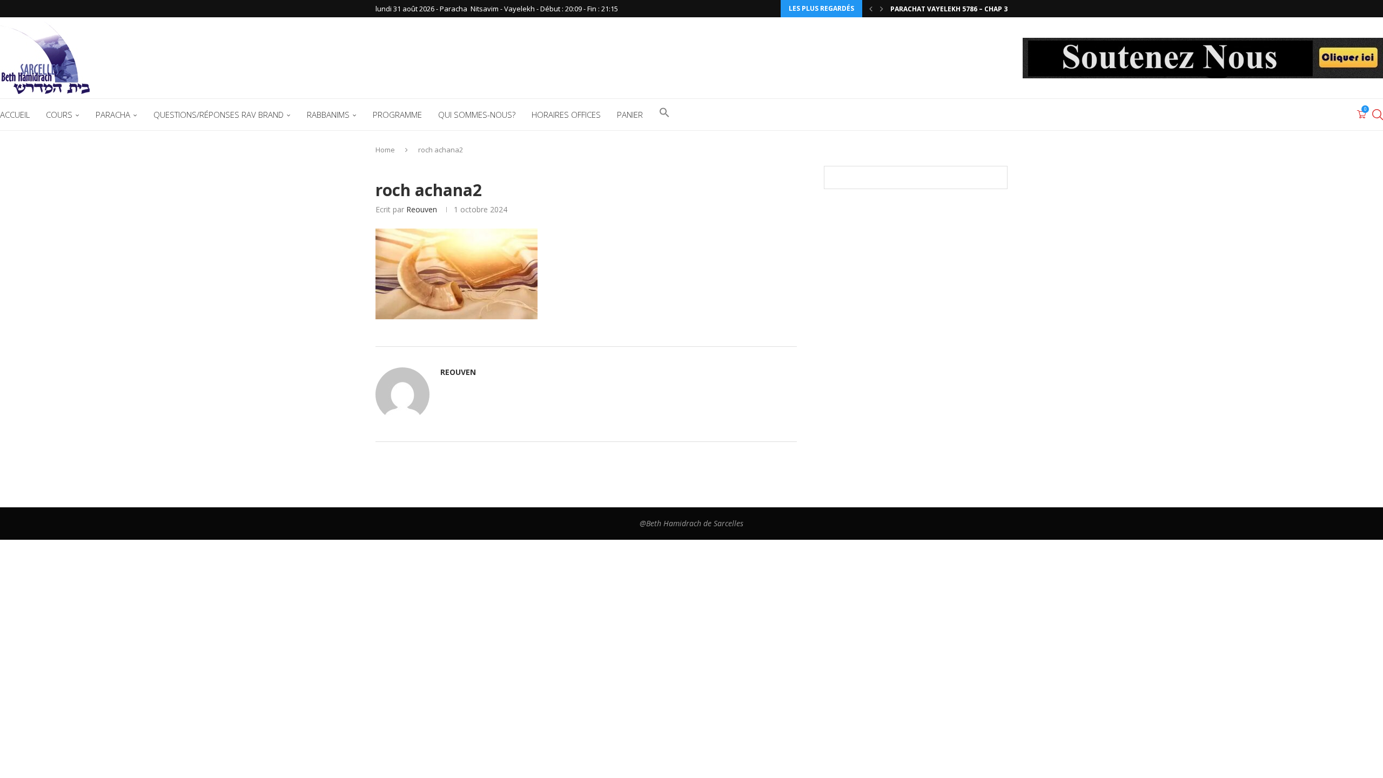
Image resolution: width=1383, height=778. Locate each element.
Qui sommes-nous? (476, 114)
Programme (397, 114)
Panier (630, 114)
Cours (59, 114)
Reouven (421, 209)
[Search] (1377, 114)
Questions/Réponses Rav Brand (218, 114)
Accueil (15, 114)
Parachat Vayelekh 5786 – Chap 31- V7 (957, 9)
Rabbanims (328, 114)
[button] (871, 8)
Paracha (113, 114)
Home (385, 150)
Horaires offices (566, 114)
